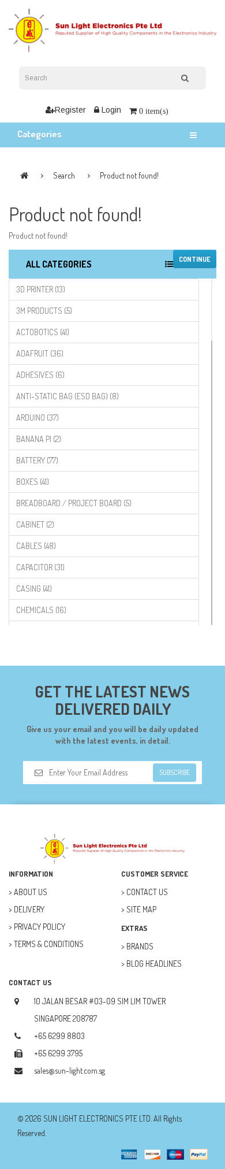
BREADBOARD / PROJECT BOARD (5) (74, 503)
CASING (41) (34, 588)
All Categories (59, 264)
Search (64, 175)
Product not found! (129, 175)
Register (70, 109)
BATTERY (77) (37, 460)
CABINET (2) (35, 524)
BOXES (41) (32, 482)
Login (110, 109)
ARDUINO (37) (37, 417)
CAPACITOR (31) (40, 567)
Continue (195, 259)
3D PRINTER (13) (40, 289)
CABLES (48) (36, 546)
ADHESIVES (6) (40, 375)
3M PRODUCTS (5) (44, 311)
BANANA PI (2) (38, 439)
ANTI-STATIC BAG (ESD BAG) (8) (67, 396)
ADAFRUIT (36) (39, 353)
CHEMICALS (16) (41, 610)
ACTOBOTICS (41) (42, 332)
